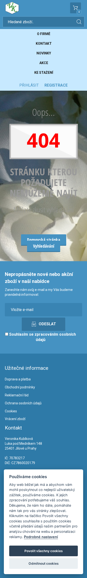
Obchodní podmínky (20, 387)
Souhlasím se (42, 337)
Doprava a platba (18, 379)
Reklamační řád (17, 395)
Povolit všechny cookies (43, 551)
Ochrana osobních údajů (23, 403)
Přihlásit (29, 85)
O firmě (43, 34)
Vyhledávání (43, 246)
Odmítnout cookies (43, 563)
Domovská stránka (43, 240)
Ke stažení (43, 72)
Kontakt (44, 43)
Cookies (11, 411)
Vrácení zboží (15, 419)
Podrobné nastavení (41, 537)
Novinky (43, 53)
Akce (43, 63)
